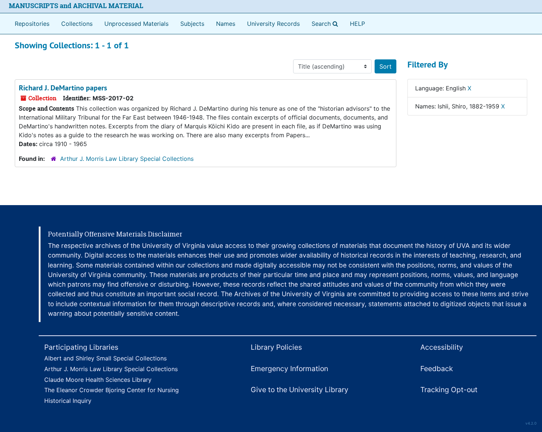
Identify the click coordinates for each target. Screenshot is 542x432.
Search (326, 23)
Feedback (436, 368)
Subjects (192, 23)
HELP (357, 23)
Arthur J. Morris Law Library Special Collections (127, 158)
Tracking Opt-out (448, 389)
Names (225, 23)
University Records (273, 23)
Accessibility (441, 347)
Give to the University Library (299, 389)
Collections (77, 23)
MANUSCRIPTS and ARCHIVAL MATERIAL (76, 5)
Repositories (32, 23)
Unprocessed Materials (136, 23)
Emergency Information (289, 368)
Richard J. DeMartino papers (63, 88)
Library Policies (276, 347)
